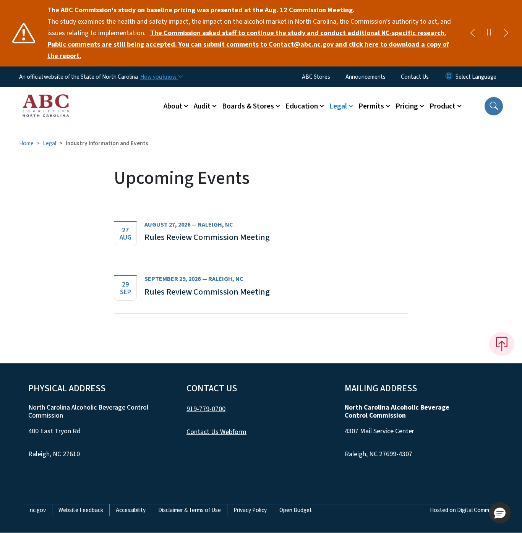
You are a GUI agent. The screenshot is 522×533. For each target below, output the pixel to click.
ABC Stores (316, 77)
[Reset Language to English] (449, 77)
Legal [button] (338, 106)
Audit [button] (202, 106)
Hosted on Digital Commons (464, 510)
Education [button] (301, 106)
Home (26, 143)
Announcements (365, 77)
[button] (494, 106)
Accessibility (131, 510)
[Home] (45, 97)
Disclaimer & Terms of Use (189, 510)
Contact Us (415, 77)
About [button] (173, 106)
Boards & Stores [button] (248, 106)
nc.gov (38, 510)
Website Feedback (80, 510)
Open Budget (295, 510)
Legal (49, 143)
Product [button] (443, 106)
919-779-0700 (205, 409)
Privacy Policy (250, 510)
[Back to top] (501, 344)
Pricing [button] (407, 106)
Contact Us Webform (216, 432)
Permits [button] (371, 106)
